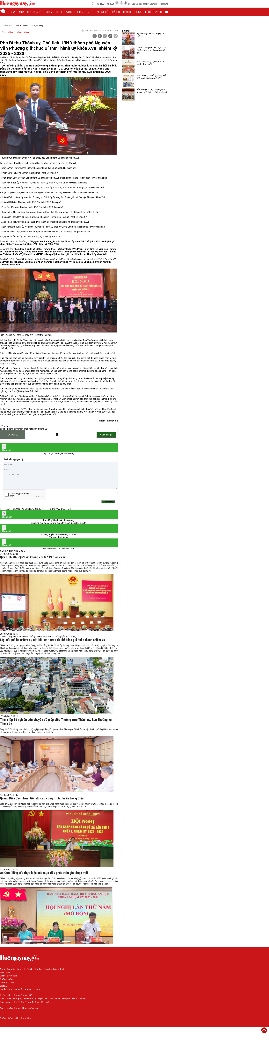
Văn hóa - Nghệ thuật (74, 11)
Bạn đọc (158, 11)
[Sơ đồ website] (117, 3)
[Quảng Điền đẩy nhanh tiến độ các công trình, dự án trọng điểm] (56, 838)
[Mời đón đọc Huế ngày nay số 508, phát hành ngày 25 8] (128, 80)
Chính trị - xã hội (34, 11)
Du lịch (90, 11)
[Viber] (110, 36)
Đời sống (127, 11)
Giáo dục (116, 11)
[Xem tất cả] (166, 12)
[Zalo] (105, 36)
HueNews (164, 3)
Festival (12, 11)
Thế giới (148, 11)
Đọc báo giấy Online (151, 3)
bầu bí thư (5, 429)
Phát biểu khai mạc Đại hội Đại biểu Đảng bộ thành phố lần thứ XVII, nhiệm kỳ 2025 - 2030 (58, 67)
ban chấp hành (26, 429)
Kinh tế (59, 11)
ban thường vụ (40, 429)
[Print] (94, 36)
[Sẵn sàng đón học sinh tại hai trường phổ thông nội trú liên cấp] (128, 94)
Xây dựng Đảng (36, 26)
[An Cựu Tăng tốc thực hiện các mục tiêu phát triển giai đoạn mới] (56, 915)
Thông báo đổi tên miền (15, 1018)
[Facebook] (121, 3)
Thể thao (138, 11)
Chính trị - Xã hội (21, 26)
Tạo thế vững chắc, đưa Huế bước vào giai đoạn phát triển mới (37, 65)
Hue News (49, 11)
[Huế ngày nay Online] (17, 5)
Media (21, 11)
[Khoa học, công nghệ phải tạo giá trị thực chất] (128, 66)
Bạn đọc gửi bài (135, 3)
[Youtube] (125, 3)
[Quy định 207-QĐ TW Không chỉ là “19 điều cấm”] (56, 602)
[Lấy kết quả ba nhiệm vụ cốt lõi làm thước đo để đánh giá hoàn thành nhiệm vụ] (56, 685)
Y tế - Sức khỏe (103, 11)
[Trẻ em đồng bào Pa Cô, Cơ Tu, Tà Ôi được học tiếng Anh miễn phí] (128, 52)
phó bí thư (15, 429)
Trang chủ (7, 26)
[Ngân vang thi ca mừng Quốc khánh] (128, 38)
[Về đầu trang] (264, 1030)
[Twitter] (115, 36)
